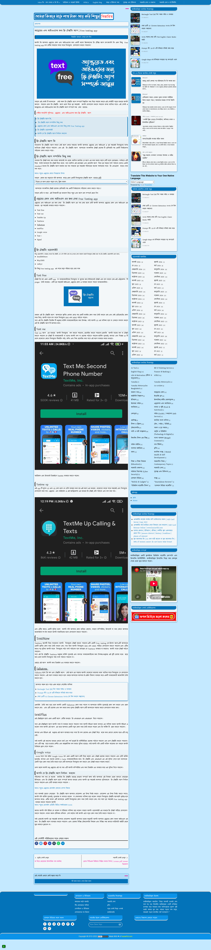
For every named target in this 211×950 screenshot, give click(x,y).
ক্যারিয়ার (144, 136)
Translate (148, 185)
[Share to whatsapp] (58, 843)
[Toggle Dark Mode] (185, 2)
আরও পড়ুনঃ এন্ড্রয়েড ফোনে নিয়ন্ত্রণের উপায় (50, 173)
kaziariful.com (127, 936)
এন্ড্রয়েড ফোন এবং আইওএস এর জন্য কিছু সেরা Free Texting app (60, 126)
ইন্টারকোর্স (145, 78)
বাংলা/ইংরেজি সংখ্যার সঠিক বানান (153, 139)
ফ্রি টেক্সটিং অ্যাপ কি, (44, 119)
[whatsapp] (181, 2)
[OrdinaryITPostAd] (74, 16)
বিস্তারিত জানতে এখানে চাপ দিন (81, 37)
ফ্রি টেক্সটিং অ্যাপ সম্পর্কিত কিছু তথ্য (50, 122)
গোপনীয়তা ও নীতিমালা (82, 908)
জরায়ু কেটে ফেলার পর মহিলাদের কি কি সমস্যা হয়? (159, 81)
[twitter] (72, 924)
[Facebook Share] (36, 843)
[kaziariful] (153, 616)
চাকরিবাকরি (111, 912)
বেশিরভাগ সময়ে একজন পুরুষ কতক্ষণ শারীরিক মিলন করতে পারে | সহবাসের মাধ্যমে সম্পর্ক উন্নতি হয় (158, 100)
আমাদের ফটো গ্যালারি (82, 901)
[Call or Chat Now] (3, 946)
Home (135, 500)
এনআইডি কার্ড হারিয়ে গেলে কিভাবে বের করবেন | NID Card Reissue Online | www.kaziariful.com (155, 526)
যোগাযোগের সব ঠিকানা (82, 912)
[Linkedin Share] (49, 843)
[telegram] (54, 924)
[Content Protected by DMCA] (102, 936)
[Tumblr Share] (54, 843)
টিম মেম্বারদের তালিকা (82, 905)
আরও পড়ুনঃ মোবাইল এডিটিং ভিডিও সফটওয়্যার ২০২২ (53, 805)
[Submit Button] (119, 924)
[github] (49, 928)
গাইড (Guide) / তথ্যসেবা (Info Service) (153, 117)
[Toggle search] (187, 2)
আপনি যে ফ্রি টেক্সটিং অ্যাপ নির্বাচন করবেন (52, 133)
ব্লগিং (108, 905)
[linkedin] (63, 924)
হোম (134, 497)
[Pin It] (45, 843)
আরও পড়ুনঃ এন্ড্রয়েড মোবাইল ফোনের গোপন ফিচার (53, 788)
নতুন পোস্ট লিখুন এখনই (115, 908)
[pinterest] (68, 924)
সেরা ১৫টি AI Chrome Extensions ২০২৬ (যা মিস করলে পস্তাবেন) (61, 696)
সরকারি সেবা (111, 901)
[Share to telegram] (63, 843)
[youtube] (183, 2)
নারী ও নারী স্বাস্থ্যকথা (147, 152)
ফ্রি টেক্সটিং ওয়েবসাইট (45, 130)
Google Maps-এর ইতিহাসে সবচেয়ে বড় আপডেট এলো (159, 59)
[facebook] (179, 2)
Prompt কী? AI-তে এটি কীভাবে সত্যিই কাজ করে (54, 693)
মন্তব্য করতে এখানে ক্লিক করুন (82, 881)
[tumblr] (59, 924)
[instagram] (45, 928)
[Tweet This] (41, 843)
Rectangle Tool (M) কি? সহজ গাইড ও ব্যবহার (54, 689)
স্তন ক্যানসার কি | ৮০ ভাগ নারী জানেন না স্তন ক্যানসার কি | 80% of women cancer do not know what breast (154, 540)
